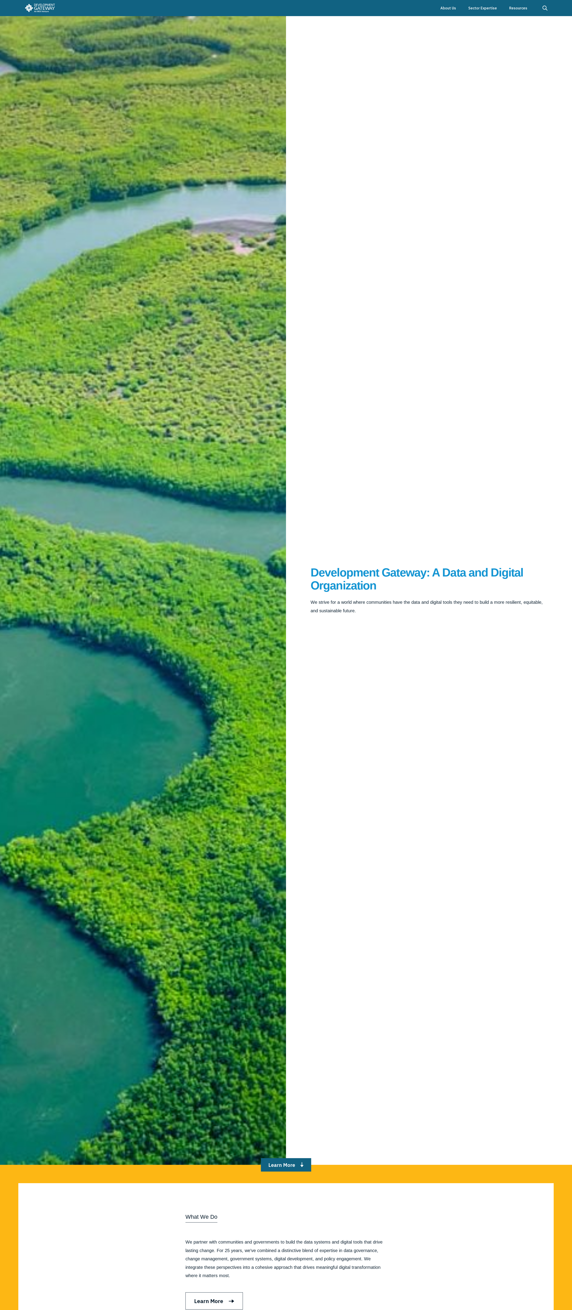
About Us (448, 8)
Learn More (281, 1165)
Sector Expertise (482, 8)
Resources (518, 8)
